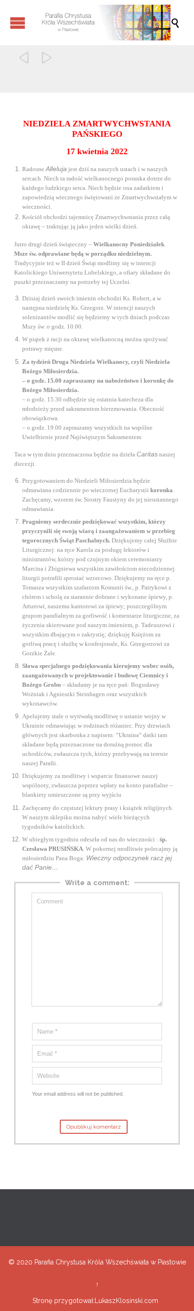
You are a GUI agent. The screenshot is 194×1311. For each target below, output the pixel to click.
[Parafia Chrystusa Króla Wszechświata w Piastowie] (101, 22)
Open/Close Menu (17, 23)
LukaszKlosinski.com (126, 1300)
